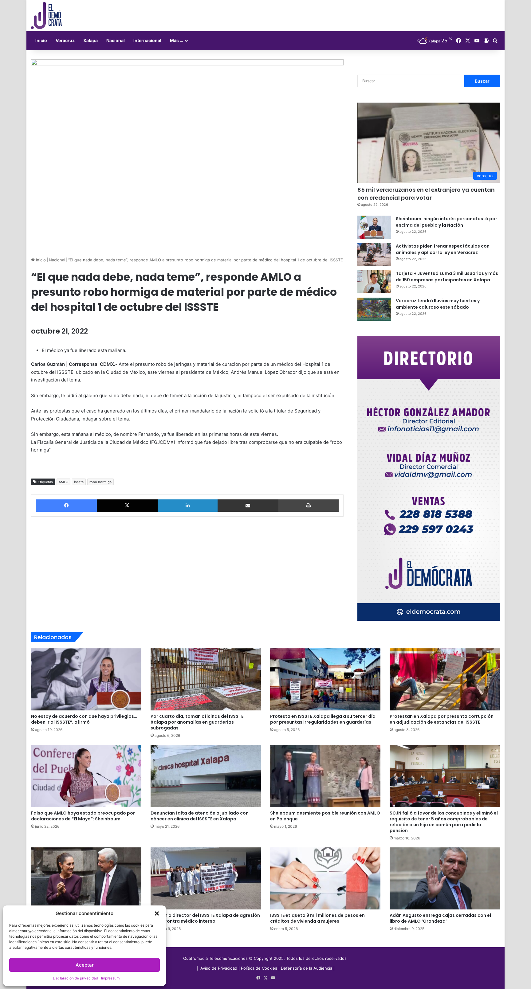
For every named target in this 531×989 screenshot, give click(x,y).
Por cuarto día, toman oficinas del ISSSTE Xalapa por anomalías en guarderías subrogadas (197, 722)
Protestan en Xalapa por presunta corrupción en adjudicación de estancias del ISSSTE (442, 719)
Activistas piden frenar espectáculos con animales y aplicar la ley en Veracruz (443, 249)
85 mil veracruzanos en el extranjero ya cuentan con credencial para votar (426, 193)
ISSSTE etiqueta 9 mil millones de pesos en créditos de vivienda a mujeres (317, 918)
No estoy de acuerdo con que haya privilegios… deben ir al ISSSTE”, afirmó (84, 719)
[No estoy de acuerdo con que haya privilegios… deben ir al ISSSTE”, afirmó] (86, 679)
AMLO (63, 482)
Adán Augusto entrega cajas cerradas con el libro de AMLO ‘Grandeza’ (440, 918)
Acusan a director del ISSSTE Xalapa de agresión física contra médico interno (205, 918)
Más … (176, 40)
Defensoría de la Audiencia (306, 968)
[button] (157, 913)
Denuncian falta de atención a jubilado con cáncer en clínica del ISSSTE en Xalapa (200, 816)
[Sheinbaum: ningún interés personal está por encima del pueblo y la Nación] (374, 227)
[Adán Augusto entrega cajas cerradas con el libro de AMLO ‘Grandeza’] (445, 878)
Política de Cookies (259, 968)
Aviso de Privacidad (219, 968)
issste (79, 482)
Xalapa (90, 40)
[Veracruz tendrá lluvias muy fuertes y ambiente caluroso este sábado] (374, 309)
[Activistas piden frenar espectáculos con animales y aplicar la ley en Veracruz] (374, 254)
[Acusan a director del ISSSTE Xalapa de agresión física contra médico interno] (206, 878)
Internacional (147, 40)
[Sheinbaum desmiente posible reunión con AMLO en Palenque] (325, 776)
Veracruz (65, 40)
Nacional (115, 40)
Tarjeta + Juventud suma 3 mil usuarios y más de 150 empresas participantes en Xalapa (447, 276)
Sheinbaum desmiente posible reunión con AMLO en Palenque (325, 816)
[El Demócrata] (46, 15)
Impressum (110, 978)
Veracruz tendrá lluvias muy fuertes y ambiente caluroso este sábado (438, 304)
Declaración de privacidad (75, 978)
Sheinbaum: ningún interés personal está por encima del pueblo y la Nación (446, 222)
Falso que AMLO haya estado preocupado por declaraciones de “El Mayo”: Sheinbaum (83, 816)
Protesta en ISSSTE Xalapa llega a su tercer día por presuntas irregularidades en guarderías (323, 719)
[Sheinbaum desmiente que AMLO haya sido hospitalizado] (86, 878)
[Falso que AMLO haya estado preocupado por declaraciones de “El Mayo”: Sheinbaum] (86, 776)
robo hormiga (100, 482)
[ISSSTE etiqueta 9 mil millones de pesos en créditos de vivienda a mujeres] (325, 878)
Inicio (41, 40)
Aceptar (85, 965)
